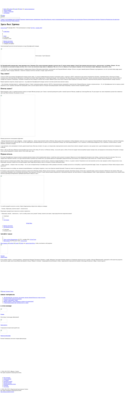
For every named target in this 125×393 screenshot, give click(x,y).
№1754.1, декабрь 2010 (36, 27)
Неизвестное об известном (112, 19)
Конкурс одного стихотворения (55, 19)
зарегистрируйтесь (30, 243)
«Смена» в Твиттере (8, 11)
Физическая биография (5, 335)
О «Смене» (6, 380)
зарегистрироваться (29, 9)
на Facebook (6, 12)
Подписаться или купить (9, 384)
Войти (5, 9)
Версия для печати (8, 41)
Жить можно (6, 240)
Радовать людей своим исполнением (12, 298)
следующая (6, 219)
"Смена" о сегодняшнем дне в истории (10, 19)
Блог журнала (6, 377)
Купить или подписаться (77, 19)
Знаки (42, 19)
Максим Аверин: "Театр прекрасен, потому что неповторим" (18, 301)
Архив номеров (7, 10)
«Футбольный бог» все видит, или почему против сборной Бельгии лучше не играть (24, 297)
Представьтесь (4, 243)
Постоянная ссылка (8, 42)
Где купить (6, 386)
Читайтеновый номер (4, 256)
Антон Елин (4, 27)
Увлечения (8, 20)
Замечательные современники (33, 19)
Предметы (3, 20)
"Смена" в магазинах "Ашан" (10, 300)
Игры (45, 19)
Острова (2, 314)
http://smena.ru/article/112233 (7, 391)
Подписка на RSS (7, 381)
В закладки (6, 37)
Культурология (66, 19)
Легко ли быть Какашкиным (10, 239)
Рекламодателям (7, 382)
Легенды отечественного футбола (91, 19)
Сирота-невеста (4, 325)
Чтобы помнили (15, 20)
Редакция (5, 385)
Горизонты (22, 19)
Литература (103, 19)
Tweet (4, 36)
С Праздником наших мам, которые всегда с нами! (15, 302)
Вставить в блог (7, 38)
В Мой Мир (6, 31)
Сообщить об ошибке (8, 43)
